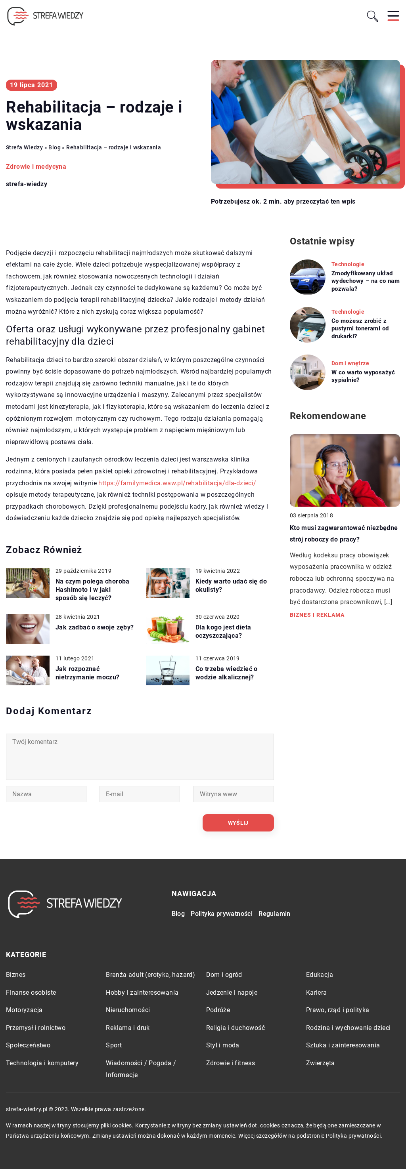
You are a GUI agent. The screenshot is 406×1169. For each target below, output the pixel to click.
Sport (114, 1045)
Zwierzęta (320, 1063)
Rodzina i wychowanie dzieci (348, 1028)
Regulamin (275, 913)
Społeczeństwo (28, 1045)
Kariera (316, 992)
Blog (178, 913)
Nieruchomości (128, 1010)
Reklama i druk (128, 1028)
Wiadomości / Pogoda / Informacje (141, 1069)
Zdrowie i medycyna (36, 166)
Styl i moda (222, 1045)
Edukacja (319, 974)
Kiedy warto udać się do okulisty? (231, 585)
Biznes (15, 974)
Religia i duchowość (235, 1028)
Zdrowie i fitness (230, 1063)
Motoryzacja (24, 1010)
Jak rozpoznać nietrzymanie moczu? (88, 673)
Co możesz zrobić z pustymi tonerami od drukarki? (360, 328)
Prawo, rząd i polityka (338, 1010)
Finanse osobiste (31, 992)
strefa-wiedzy (26, 184)
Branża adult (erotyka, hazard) (150, 974)
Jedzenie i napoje (232, 992)
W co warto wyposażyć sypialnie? (363, 376)
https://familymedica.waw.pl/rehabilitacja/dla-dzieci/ (177, 483)
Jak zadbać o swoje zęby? (95, 627)
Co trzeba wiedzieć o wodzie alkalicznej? (226, 673)
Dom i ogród (224, 974)
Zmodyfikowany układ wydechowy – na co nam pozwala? (365, 281)
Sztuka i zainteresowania (343, 1045)
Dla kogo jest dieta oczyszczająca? (223, 631)
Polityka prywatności (222, 913)
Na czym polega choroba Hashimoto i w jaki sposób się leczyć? (93, 590)
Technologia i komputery (42, 1063)
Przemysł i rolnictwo (35, 1028)
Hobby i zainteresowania (142, 992)
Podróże (218, 1010)
